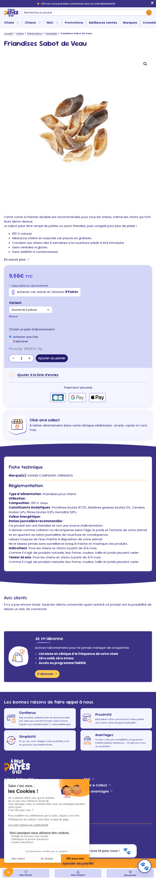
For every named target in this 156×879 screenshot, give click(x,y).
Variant (15, 303)
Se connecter (36, 609)
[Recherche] (149, 12)
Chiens (30, 22)
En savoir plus (15, 259)
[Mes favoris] (26, 872)
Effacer (13, 316)
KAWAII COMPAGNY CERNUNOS (50, 475)
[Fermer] (152, 3)
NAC (50, 22)
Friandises (51, 33)
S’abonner (45, 674)
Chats (9, 22)
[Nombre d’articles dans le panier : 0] (130, 872)
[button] (145, 64)
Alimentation (34, 33)
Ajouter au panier (52, 358)
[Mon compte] (78, 872)
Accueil (8, 33)
